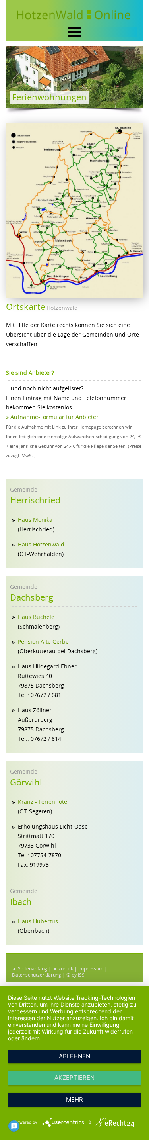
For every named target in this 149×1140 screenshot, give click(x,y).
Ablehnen (74, 1056)
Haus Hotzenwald (41, 544)
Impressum (90, 968)
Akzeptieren (74, 1077)
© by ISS (75, 975)
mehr (74, 1099)
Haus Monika (35, 519)
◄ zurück (62, 968)
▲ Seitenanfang (29, 968)
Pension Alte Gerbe (43, 641)
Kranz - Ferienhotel (43, 801)
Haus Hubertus (38, 921)
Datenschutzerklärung (36, 975)
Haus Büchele (36, 617)
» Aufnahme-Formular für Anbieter (52, 417)
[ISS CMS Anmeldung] (8, 118)
